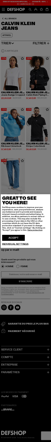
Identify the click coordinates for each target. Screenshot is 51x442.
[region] (25, 221)
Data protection (34, 230)
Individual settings (15, 244)
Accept (13, 237)
